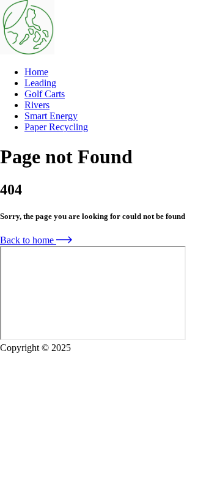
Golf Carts (44, 94)
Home (36, 72)
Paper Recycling (56, 127)
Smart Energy (51, 116)
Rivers (37, 105)
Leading (40, 83)
